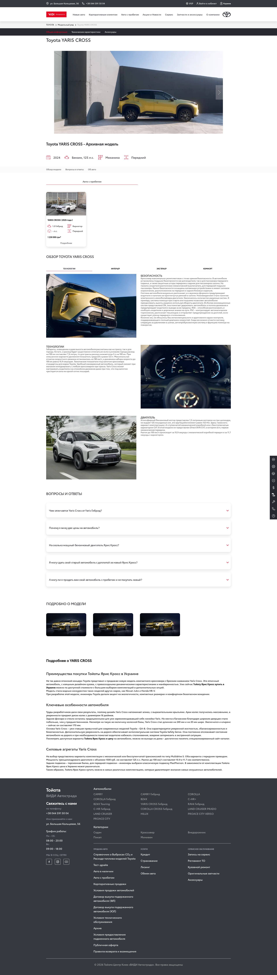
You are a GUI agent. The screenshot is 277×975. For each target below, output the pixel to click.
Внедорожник (197, 832)
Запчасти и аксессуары (189, 14)
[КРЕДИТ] (273, 487)
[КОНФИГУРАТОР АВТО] (273, 466)
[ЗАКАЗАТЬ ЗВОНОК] (273, 508)
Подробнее (66, 243)
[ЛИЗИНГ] (273, 494)
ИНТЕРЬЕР (115, 268)
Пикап (97, 837)
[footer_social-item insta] (58, 862)
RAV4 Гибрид (196, 804)
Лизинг (145, 867)
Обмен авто (148, 873)
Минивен (146, 837)
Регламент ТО (196, 860)
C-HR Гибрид (101, 808)
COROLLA (194, 794)
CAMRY (98, 794)
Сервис (169, 14)
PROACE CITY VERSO (201, 813)
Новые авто (79, 14)
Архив (97, 928)
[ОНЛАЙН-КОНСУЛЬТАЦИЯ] (273, 459)
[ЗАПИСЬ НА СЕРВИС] (273, 501)
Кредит (145, 854)
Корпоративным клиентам (103, 14)
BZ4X (144, 799)
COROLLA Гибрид (104, 799)
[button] (225, 3)
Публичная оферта (105, 945)
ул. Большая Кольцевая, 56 (64, 3)
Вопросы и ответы (74, 169)
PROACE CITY (101, 818)
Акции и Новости (152, 14)
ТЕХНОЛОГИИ (69, 268)
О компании (213, 14)
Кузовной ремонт (199, 867)
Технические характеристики (86, 31)
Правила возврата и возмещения (114, 951)
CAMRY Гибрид (150, 794)
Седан (97, 832)
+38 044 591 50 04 (57, 813)
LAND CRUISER (102, 813)
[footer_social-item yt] (66, 862)
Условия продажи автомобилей (113, 890)
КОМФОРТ (207, 268)
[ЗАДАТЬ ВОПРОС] (273, 515)
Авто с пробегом (130, 14)
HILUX (144, 813)
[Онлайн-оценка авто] (273, 480)
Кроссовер (148, 832)
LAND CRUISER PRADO (202, 808)
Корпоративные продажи (109, 884)
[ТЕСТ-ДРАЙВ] (273, 473)
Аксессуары (110, 31)
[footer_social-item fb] (49, 862)
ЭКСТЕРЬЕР (161, 268)
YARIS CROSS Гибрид (154, 804)
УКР (191, 3)
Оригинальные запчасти (203, 873)
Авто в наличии (103, 871)
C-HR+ (192, 799)
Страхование (149, 860)
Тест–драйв (100, 864)
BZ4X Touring (101, 804)
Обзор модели (53, 169)
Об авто (92, 169)
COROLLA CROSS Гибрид (156, 808)
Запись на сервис (199, 854)
